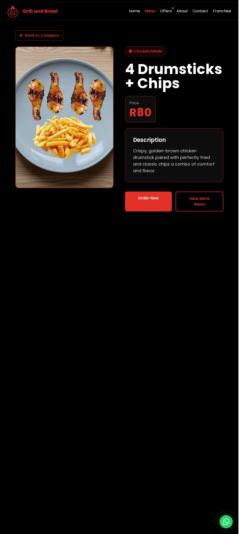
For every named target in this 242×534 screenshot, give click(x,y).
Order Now (148, 198)
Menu (150, 11)
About (182, 11)
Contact (200, 11)
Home (134, 11)
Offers (166, 11)
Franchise (222, 11)
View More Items (199, 201)
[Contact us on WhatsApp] (226, 521)
